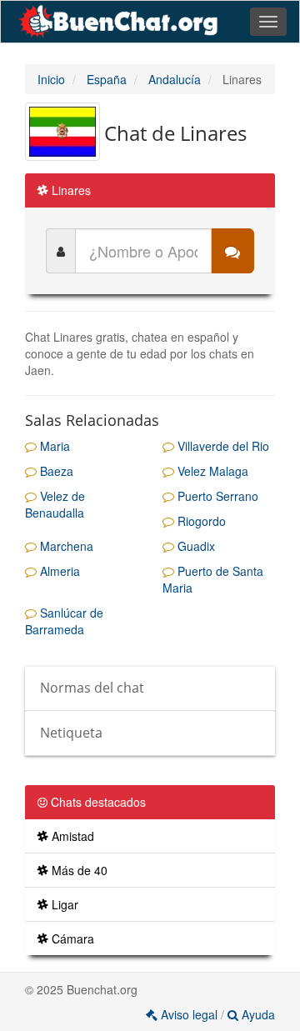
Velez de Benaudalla (55, 504)
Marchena (65, 546)
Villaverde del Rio (221, 446)
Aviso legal (189, 1014)
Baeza (55, 471)
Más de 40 (78, 870)
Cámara (71, 938)
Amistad (71, 836)
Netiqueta (71, 732)
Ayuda (256, 1014)
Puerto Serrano (216, 496)
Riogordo (200, 521)
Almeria (58, 571)
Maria (53, 446)
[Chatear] (232, 250)
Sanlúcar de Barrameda (64, 621)
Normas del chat (92, 687)
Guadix (194, 546)
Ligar (63, 904)
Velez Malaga (211, 471)
